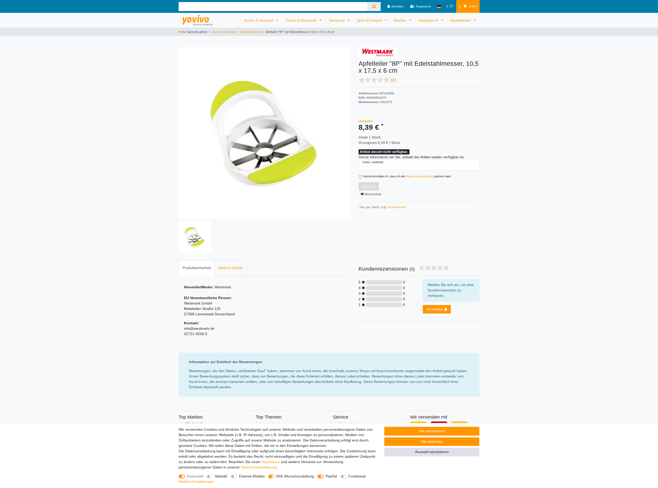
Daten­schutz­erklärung (259, 467)
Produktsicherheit (196, 268)
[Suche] (373, 6)
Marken (400, 20)
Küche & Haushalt (259, 20)
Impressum (271, 462)
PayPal (331, 476)
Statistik (221, 476)
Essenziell (195, 476)
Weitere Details (230, 268)
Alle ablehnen (432, 441)
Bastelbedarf (461, 20)
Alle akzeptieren (432, 431)
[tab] (197, 267)
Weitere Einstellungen (196, 482)
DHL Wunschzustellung (295, 476)
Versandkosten (396, 207)
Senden (368, 186)
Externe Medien (252, 476)
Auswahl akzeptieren (432, 452)
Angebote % (428, 20)
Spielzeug (337, 20)
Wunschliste (372, 194)
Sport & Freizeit (370, 20)
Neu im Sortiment (250, 31)
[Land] (438, 6)
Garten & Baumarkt (301, 20)
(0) (393, 79)
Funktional (357, 476)
